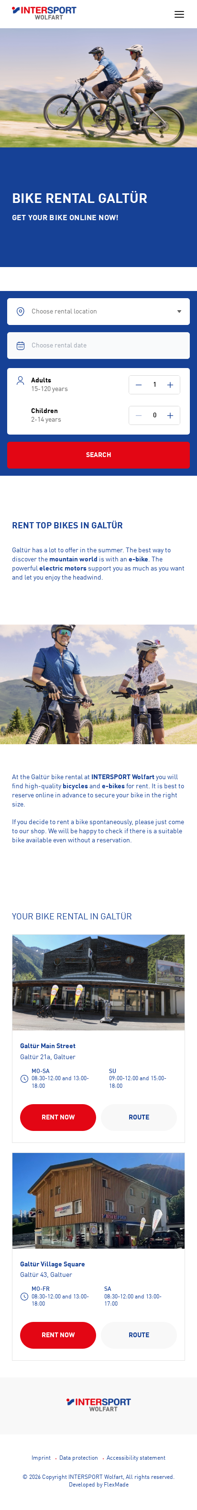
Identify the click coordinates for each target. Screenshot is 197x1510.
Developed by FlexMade (99, 1485)
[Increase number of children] (170, 415)
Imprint (41, 1458)
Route (139, 1117)
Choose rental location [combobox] (64, 311)
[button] (138, 385)
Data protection (78, 1458)
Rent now (58, 1117)
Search (98, 455)
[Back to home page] (44, 14)
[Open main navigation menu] (179, 14)
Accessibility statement (136, 1458)
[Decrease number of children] (138, 415)
